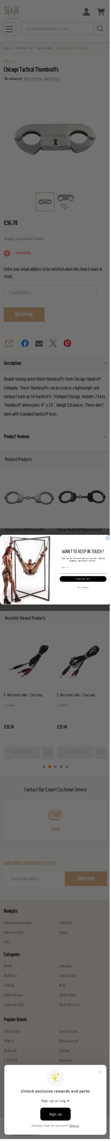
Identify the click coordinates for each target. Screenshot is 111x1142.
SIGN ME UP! (83, 579)
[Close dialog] (107, 538)
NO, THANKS (83, 587)
